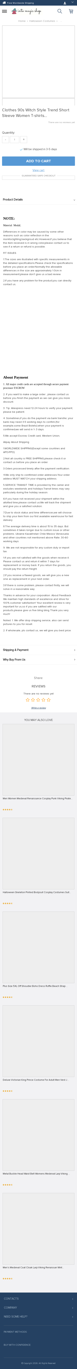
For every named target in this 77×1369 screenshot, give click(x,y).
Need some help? (15, 1316)
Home (22, 21)
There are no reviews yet (61, 122)
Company (10, 1307)
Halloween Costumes (42, 21)
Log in (65, 3)
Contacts (11, 1298)
